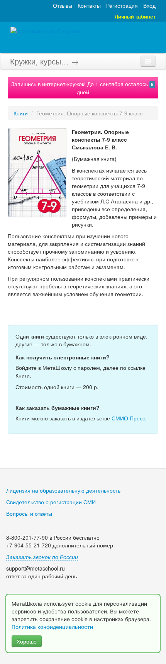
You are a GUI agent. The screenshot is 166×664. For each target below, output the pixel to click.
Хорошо (27, 641)
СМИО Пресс (128, 418)
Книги (21, 113)
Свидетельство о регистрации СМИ (51, 502)
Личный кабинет (135, 16)
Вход (149, 5)
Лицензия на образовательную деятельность (63, 490)
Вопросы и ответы (29, 513)
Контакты (89, 5)
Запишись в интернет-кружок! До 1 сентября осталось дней (82, 88)
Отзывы (62, 5)
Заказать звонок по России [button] (42, 557)
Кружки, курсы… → (44, 61)
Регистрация (122, 5)
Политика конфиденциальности (53, 627)
